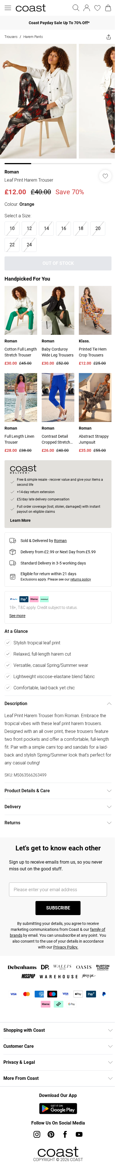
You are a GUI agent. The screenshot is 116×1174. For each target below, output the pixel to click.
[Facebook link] (65, 1134)
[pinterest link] (51, 1134)
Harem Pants (33, 37)
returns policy (80, 579)
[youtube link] (79, 1134)
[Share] (109, 37)
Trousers (11, 37)
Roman (12, 172)
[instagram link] (37, 1134)
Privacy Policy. (65, 947)
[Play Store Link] (58, 1108)
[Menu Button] (8, 7)
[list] (58, 104)
